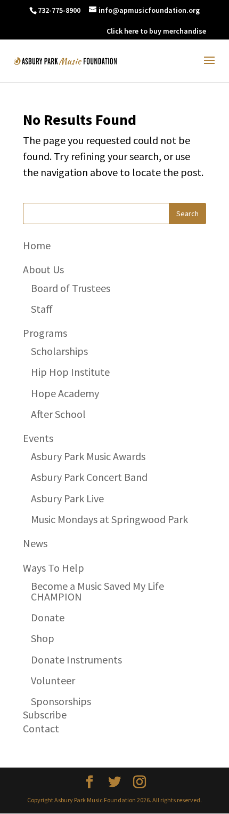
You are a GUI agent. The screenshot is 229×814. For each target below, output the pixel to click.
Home (37, 245)
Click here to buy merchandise (156, 31)
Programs (45, 332)
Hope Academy (65, 393)
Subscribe (45, 714)
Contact (41, 728)
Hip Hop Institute (70, 371)
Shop (42, 638)
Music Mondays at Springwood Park (109, 519)
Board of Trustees (70, 288)
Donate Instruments (76, 659)
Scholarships (59, 351)
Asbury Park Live (67, 498)
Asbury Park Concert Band (89, 477)
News (35, 543)
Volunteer (53, 680)
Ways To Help (53, 567)
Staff (42, 308)
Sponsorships (61, 701)
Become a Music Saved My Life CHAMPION (97, 591)
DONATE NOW (76, 31)
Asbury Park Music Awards (88, 456)
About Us (43, 269)
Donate (47, 617)
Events (38, 438)
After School (58, 414)
